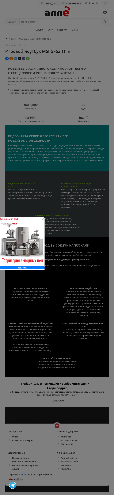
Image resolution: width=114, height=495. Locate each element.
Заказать (22, 267)
